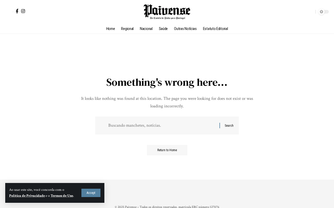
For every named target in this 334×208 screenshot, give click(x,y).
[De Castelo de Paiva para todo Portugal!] (167, 12)
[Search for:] (161, 125)
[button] (90, 193)
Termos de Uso (62, 195)
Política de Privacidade (27, 195)
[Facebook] (17, 11)
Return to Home (167, 150)
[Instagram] (23, 11)
